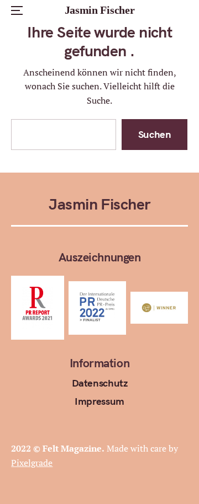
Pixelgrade (32, 463)
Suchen (154, 134)
